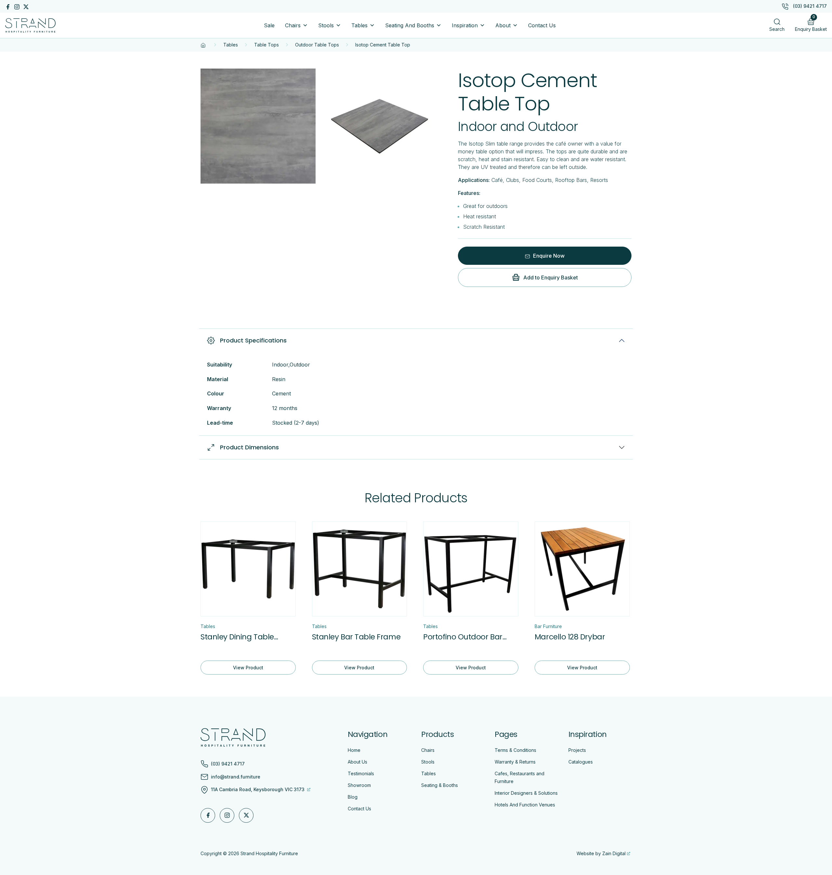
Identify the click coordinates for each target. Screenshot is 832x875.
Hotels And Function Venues (525, 804)
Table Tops (266, 44)
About (503, 25)
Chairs (293, 25)
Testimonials (361, 773)
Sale (269, 25)
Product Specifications (253, 340)
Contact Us (542, 25)
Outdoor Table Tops (317, 44)
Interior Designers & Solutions (526, 793)
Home (354, 750)
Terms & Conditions (515, 750)
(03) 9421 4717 (810, 6)
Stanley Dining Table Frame (237, 637)
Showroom (359, 785)
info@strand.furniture (235, 777)
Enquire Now (548, 255)
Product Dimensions (249, 447)
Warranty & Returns (515, 762)
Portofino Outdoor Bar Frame (462, 637)
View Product (248, 667)
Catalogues (580, 762)
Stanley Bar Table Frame (356, 637)
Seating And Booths (409, 25)
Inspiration (465, 25)
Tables (359, 25)
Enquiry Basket (811, 23)
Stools (326, 25)
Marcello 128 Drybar (570, 637)
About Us (357, 762)
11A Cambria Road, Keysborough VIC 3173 (258, 789)
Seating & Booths (439, 785)
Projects (577, 750)
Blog (353, 797)
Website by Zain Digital (601, 853)
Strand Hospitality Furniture (269, 853)
